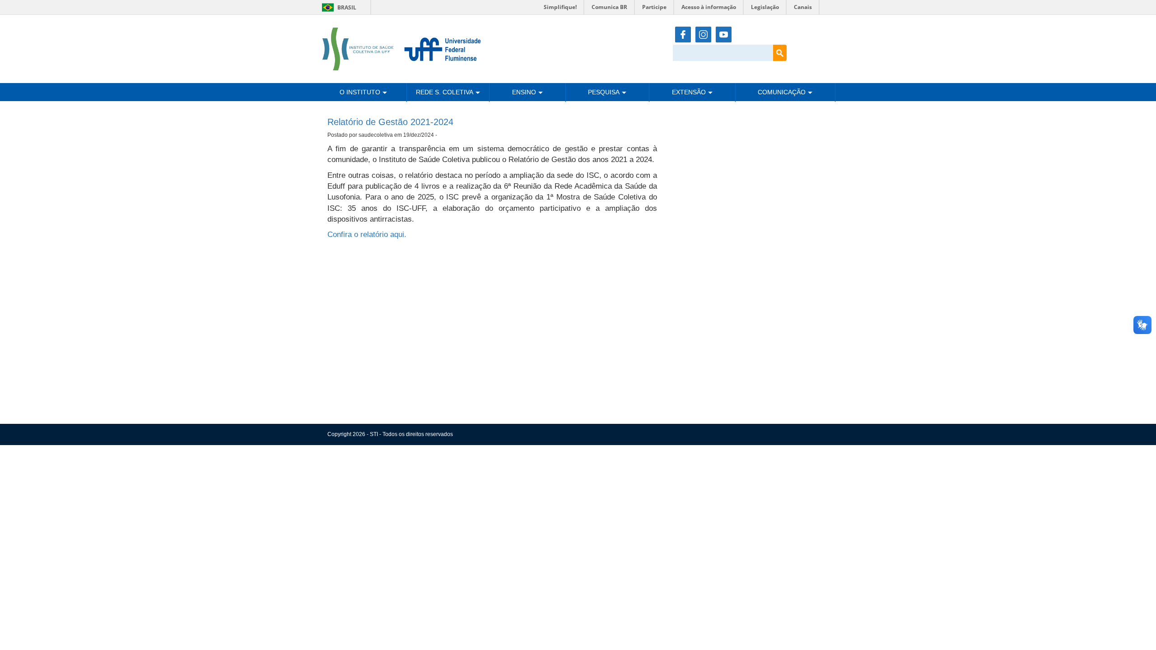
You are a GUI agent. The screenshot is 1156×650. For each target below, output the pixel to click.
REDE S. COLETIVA (444, 92)
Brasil (337, 7)
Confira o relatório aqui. (366, 234)
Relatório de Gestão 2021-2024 (390, 122)
